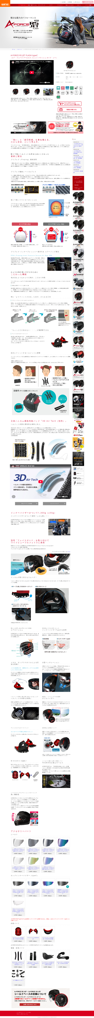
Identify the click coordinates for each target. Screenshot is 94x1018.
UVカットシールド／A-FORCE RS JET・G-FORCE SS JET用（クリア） (18, 868)
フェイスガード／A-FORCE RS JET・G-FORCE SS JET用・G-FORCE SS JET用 (48, 963)
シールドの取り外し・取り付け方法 (78, 181)
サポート (79, 5)
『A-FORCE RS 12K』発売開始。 (77, 162)
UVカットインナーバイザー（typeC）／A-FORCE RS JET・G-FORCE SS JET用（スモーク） (18, 891)
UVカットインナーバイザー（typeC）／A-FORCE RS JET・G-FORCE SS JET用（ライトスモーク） (18, 910)
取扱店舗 (76, 185)
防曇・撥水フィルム (32, 5)
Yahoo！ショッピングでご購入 (78, 188)
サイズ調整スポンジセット (18, 980)
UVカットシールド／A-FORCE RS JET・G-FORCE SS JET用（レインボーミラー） (63, 850)
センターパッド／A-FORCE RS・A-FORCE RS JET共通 (18, 938)
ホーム (13, 49)
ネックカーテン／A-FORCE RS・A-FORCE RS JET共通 (48, 938)
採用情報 (70, 2)
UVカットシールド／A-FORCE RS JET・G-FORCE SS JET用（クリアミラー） (33, 868)
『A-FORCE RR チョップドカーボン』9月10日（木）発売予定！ (78, 145)
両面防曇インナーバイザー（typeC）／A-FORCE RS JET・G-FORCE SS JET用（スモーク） (63, 891)
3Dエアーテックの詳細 (26, 503)
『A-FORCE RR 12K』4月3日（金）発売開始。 (78, 152)
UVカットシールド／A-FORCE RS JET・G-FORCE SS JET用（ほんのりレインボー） (48, 868)
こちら (68, 551)
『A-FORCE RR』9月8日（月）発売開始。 (78, 157)
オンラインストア (54, 503)
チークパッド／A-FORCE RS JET (33, 938)
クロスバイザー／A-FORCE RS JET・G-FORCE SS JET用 (63, 963)
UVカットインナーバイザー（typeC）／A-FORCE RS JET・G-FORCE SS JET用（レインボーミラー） (48, 891)
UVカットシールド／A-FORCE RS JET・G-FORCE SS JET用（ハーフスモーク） (33, 850)
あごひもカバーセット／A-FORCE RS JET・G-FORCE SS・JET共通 (33, 963)
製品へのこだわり (70, 5)
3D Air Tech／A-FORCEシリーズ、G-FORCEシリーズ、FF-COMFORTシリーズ (18, 963)
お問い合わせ (77, 2)
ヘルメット (23, 5)
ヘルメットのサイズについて (78, 178)
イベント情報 (88, 5)
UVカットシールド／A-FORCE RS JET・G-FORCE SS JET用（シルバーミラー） (48, 850)
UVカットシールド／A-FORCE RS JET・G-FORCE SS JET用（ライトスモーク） (18, 850)
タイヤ (50, 5)
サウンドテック (41, 5)
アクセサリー (60, 5)
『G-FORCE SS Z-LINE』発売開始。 (78, 167)
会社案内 (64, 2)
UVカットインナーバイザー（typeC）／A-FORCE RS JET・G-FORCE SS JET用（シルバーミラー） (33, 891)
